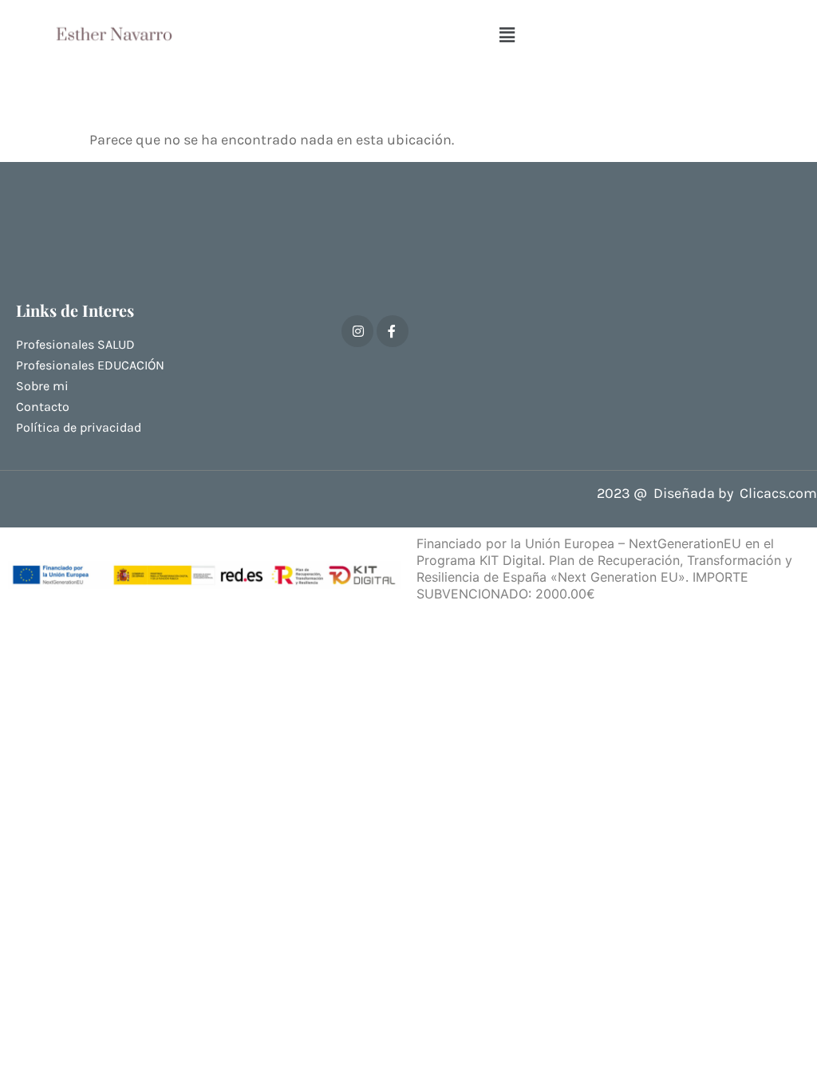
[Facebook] (392, 331)
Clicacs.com (778, 493)
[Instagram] (357, 331)
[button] (506, 35)
